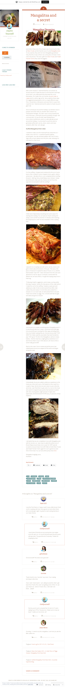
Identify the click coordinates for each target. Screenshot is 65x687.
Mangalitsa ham (55, 51)
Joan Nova (43, 628)
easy (47, 476)
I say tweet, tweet (7, 70)
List (5, 53)
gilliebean (43, 554)
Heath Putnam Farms (49, 478)
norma (43, 573)
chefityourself (49, 24)
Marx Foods (30, 51)
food (39, 478)
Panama (54, 480)
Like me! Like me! (8, 85)
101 (28, 476)
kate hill (43, 503)
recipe (45, 483)
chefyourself (45, 529)
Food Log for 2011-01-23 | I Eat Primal (43, 644)
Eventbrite (12, 63)
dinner (41, 476)
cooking (34, 476)
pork (39, 483)
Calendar (6, 57)
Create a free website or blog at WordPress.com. (24, 680)
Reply (35, 517)
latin (28, 480)
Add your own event (5, 63)
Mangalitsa (36, 480)
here (55, 451)
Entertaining (31, 478)
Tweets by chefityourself (6, 75)
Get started (45, 2)
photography (31, 483)
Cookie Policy (30, 684)
